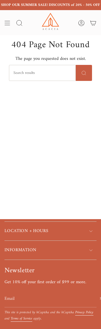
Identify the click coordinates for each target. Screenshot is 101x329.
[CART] (93, 23)
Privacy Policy (84, 312)
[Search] (84, 73)
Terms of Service (21, 319)
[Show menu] (7, 23)
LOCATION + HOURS (26, 231)
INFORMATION (20, 250)
